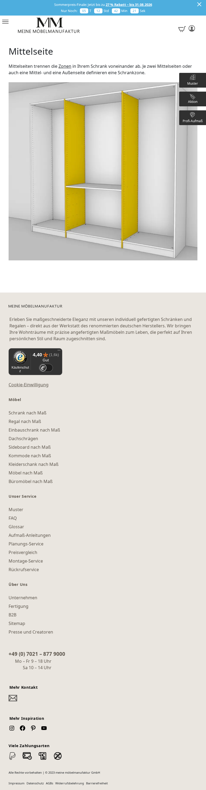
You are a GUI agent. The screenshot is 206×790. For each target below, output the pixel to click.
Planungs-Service (26, 544)
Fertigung (18, 606)
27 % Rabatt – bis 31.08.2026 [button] (129, 4)
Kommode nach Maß (30, 456)
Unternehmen (23, 598)
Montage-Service (26, 561)
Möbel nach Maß (26, 473)
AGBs (49, 783)
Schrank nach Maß (27, 413)
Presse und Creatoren (31, 632)
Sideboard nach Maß (30, 447)
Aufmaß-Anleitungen (30, 535)
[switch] (46, 368)
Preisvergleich (23, 552)
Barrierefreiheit (97, 783)
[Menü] (59, 351)
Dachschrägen (23, 438)
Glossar (16, 527)
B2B (12, 615)
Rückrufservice (24, 569)
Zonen (64, 66)
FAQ (13, 518)
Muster (16, 509)
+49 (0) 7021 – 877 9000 (37, 653)
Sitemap (17, 623)
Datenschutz (35, 783)
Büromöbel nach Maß (31, 481)
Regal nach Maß (25, 421)
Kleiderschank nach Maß (33, 464)
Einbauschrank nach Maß (34, 430)
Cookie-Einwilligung (29, 385)
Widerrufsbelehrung (69, 783)
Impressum (16, 783)
